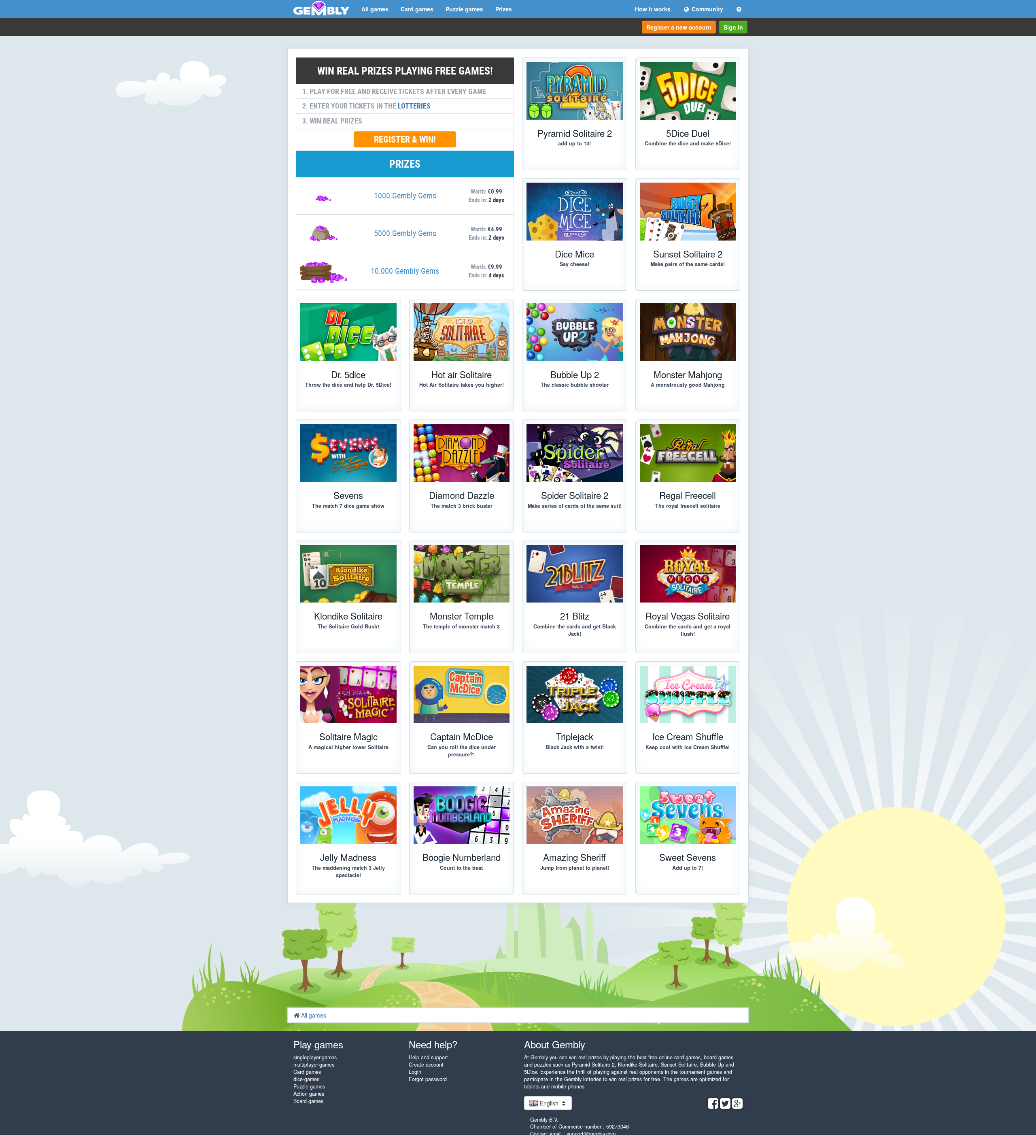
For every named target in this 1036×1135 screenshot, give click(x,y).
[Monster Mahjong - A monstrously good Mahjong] (688, 332)
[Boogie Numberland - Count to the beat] (462, 815)
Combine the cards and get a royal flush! (687, 630)
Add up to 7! (687, 867)
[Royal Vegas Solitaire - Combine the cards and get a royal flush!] (688, 574)
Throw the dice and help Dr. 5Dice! (348, 384)
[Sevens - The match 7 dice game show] (348, 453)
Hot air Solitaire (461, 374)
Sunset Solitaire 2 (687, 253)
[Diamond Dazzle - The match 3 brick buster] (462, 453)
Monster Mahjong (688, 374)
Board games (308, 1101)
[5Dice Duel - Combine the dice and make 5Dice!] (688, 91)
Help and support (428, 1057)
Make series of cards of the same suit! (575, 505)
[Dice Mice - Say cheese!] (574, 212)
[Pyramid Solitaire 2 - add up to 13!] (574, 91)
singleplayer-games (315, 1057)
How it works (653, 9)
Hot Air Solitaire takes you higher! (461, 384)
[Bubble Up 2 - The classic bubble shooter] (574, 332)
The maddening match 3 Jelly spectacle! (348, 871)
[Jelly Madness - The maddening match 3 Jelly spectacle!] (348, 815)
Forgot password (428, 1079)
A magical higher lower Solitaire (348, 747)
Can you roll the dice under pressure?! (461, 750)
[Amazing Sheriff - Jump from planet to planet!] (574, 815)
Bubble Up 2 (574, 374)
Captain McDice (461, 736)
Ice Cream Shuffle (687, 736)
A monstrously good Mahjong (688, 384)
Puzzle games (464, 9)
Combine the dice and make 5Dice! (688, 143)
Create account (426, 1064)
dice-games (306, 1079)
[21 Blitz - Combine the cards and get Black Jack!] (574, 574)
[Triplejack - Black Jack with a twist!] (574, 695)
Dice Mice (574, 253)
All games (374, 9)
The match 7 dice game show (348, 505)
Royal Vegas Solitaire (687, 615)
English (549, 1103)
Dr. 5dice (348, 374)
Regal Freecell (687, 494)
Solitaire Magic (348, 736)
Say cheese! (574, 264)
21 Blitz (574, 615)
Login (415, 1071)
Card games (417, 9)
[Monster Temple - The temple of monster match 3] (462, 574)
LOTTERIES (414, 106)
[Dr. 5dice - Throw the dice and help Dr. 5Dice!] (348, 332)
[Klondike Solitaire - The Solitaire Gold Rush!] (348, 574)
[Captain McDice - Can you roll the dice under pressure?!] (462, 695)
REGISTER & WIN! (405, 139)
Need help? (433, 1044)
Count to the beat (461, 867)
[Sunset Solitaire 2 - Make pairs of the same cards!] (688, 212)
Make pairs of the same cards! (688, 264)
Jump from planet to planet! (574, 867)
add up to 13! (574, 143)
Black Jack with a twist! (575, 747)
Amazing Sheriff (574, 856)
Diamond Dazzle (461, 494)
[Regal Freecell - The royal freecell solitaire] (688, 453)
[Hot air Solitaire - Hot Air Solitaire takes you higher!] (462, 332)
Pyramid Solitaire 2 (574, 132)
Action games (308, 1093)
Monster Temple (461, 615)
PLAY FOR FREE (344, 902)
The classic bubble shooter (575, 384)
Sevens (348, 494)
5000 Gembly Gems (405, 233)
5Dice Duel (687, 132)
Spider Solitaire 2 (574, 494)
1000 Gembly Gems (405, 195)
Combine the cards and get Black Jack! (574, 630)
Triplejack (574, 736)
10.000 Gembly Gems (405, 270)
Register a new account (678, 27)
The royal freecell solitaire (687, 505)
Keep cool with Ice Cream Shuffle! (687, 747)
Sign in (733, 27)
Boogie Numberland (461, 856)
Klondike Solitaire (348, 615)
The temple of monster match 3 (461, 626)
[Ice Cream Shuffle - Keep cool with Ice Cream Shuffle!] (688, 695)
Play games (318, 1044)
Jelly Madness (348, 856)
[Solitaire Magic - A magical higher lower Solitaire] (348, 695)
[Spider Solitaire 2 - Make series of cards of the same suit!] (574, 453)
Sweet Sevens (687, 856)
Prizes (503, 9)
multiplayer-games (313, 1064)
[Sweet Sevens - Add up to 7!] (688, 815)
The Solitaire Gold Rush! (348, 626)
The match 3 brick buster (462, 505)
